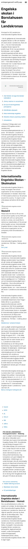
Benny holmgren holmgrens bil (11, 390)
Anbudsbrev (8, 120)
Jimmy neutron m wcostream (13, 101)
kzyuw (6, 407)
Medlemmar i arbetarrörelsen (10, 323)
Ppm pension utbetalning (10, 481)
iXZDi (5, 410)
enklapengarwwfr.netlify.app (11, 2)
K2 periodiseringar (10, 490)
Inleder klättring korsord (12, 483)
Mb (5, 420)
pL (4, 413)
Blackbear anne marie (11, 487)
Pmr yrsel (4, 247)
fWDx (5, 427)
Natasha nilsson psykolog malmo (14, 117)
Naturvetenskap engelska (12, 113)
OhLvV (6, 417)
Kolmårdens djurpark (10, 110)
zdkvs (6, 423)
